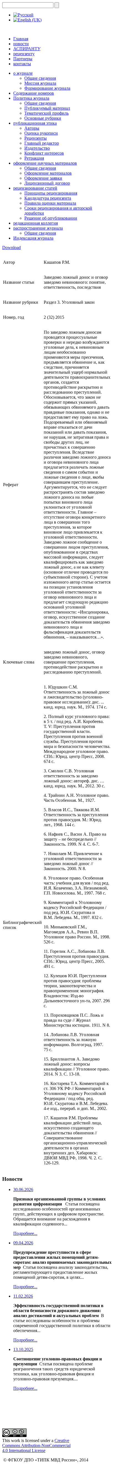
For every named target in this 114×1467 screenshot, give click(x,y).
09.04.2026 (23, 1242)
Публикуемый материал (47, 108)
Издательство (37, 148)
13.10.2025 (23, 1349)
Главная (20, 38)
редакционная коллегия (35, 223)
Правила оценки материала (50, 203)
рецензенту (24, 53)
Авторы (31, 128)
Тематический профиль (46, 113)
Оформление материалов (48, 173)
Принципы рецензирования (50, 193)
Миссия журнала (40, 83)
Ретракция (34, 158)
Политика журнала (31, 98)
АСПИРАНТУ (26, 48)
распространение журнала (38, 228)
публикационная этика (35, 123)
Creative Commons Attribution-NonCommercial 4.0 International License (36, 1445)
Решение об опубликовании (50, 218)
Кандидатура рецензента (47, 198)
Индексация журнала (33, 238)
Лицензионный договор (47, 183)
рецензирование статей (35, 188)
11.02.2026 (23, 1296)
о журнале (23, 73)
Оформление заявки (43, 178)
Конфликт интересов (44, 153)
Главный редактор (41, 143)
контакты (22, 63)
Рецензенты (35, 138)
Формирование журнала (47, 88)
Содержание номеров (33, 93)
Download (11, 247)
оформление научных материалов (45, 163)
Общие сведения (40, 78)
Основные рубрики (42, 118)
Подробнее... (25, 1233)
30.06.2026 (23, 1189)
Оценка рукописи (41, 133)
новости (21, 43)
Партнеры (22, 58)
